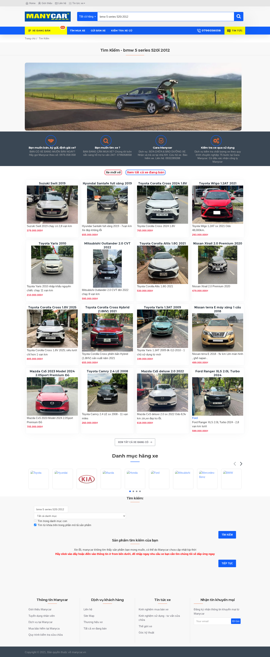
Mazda (110, 488)
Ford (195, 418)
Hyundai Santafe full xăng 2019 (107, 183)
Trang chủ (30, 38)
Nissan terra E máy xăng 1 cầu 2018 (217, 309)
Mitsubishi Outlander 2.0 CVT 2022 (107, 245)
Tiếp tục (227, 563)
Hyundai (62, 488)
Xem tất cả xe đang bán (145, 172)
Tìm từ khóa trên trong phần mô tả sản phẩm (64, 525)
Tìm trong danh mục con (52, 521)
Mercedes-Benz (207, 488)
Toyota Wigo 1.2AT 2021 (217, 183)
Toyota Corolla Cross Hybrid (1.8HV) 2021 (107, 309)
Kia (87, 488)
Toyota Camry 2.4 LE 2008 (107, 371)
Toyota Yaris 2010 (52, 243)
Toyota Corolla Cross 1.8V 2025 (52, 307)
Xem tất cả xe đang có (133, 442)
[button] (234, 463)
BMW (231, 488)
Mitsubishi (183, 488)
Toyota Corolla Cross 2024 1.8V (162, 183)
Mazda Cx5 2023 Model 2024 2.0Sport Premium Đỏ (52, 373)
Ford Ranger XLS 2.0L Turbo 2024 (217, 373)
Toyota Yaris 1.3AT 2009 (162, 307)
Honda (135, 488)
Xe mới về (113, 172)
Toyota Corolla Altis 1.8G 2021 (162, 243)
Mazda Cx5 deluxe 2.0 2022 (162, 371)
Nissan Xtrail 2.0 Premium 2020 (217, 243)
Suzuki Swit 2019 (52, 183)
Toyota (38, 488)
